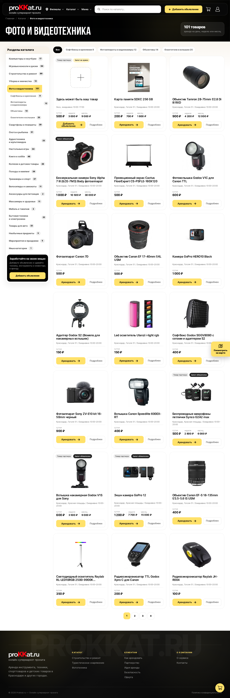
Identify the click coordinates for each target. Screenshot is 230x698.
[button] (54, 9)
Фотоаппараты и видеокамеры (118, 49)
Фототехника (79, 667)
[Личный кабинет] (217, 9)
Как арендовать (133, 657)
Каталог (22, 18)
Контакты (182, 662)
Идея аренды (131, 667)
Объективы (150, 49)
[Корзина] (208, 9)
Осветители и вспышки (178, 49)
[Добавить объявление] (80, 93)
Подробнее (96, 124)
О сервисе (182, 657)
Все (58, 49)
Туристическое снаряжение (88, 662)
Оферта (128, 677)
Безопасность (132, 672)
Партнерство (131, 662)
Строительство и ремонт (86, 657)
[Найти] (98, 9)
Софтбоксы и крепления (80, 49)
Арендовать (128, 125)
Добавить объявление (184, 9)
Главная (10, 18)
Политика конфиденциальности (207, 692)
